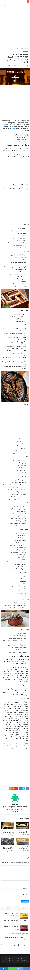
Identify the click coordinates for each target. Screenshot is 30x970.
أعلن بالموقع (6, 960)
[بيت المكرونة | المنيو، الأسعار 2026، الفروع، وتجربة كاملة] (24, 916)
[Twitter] (14, 964)
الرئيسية (25, 48)
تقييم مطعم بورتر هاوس (21, 141)
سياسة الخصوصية (16, 960)
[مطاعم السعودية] (23, 6)
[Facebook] (16, 964)
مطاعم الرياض (19, 48)
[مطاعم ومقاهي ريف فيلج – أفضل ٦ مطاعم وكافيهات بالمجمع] (7, 841)
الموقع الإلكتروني (25, 894)
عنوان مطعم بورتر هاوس (20, 137)
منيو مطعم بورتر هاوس (21, 139)
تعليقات (7, 908)
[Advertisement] (15, 29)
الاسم (27, 882)
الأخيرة (22, 908)
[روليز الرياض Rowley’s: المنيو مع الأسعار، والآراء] (24, 928)
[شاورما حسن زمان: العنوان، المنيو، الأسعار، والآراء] (22, 825)
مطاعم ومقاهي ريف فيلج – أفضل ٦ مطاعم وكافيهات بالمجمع (8, 848)
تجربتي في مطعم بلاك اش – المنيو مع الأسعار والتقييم (16, 937)
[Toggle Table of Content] (25, 135)
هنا (4, 126)
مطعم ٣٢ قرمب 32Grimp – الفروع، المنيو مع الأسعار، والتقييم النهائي (7, 832)
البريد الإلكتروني (25, 888)
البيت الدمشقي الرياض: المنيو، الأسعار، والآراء (18, 933)
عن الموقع (24, 960)
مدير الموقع (24, 65)
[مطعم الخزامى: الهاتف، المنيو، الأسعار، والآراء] (22, 841)
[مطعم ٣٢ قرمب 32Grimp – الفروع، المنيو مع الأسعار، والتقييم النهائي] (7, 825)
